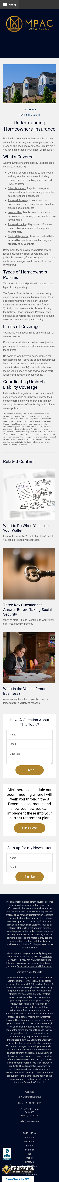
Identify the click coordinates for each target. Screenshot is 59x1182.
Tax (29, 1154)
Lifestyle (29, 1162)
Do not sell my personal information (34, 966)
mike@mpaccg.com (29, 47)
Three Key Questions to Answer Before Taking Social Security (27, 609)
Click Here (29, 828)
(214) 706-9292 (29, 41)
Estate (29, 1145)
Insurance (29, 1149)
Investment (29, 1141)
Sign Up (29, 877)
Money (29, 1158)
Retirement (29, 1137)
